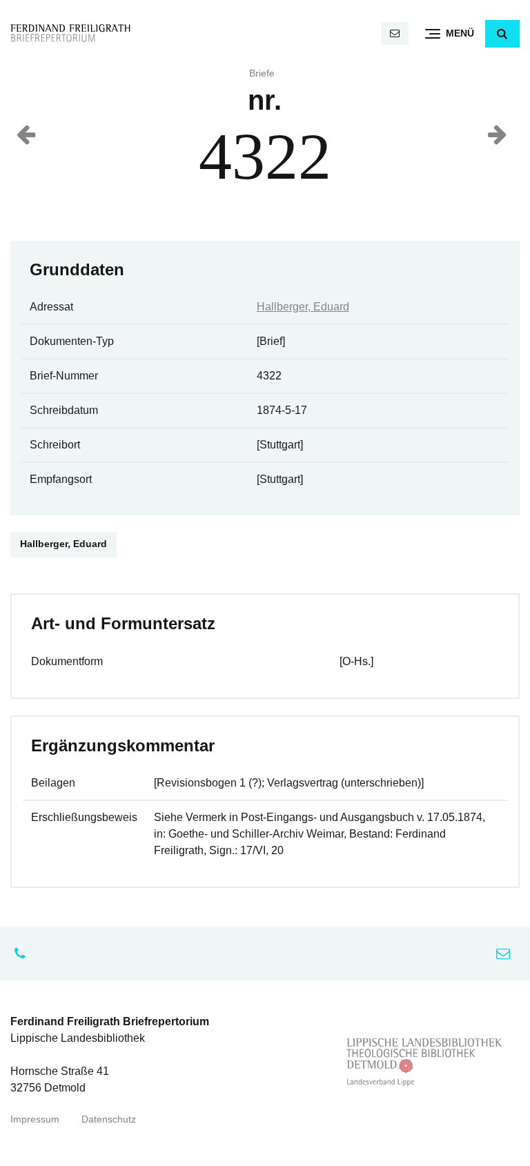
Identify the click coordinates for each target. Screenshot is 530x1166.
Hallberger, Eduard (303, 307)
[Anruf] (23, 953)
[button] (502, 34)
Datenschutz (108, 1119)
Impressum (34, 1119)
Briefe (262, 73)
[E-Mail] (395, 33)
